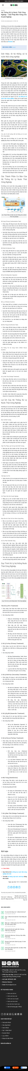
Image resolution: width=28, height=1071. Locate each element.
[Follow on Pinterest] (15, 1014)
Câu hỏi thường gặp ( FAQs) (14, 1006)
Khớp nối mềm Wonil (7, 1038)
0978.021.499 (12, 979)
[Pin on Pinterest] (16, 887)
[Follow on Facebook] (2, 1014)
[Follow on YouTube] (21, 1014)
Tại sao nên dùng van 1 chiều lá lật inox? (15, 912)
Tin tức (3, 10)
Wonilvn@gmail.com (11, 984)
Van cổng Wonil (6, 1025)
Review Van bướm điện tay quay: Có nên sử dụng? (15, 942)
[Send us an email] (10, 1014)
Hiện (14, 47)
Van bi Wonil (5, 1027)
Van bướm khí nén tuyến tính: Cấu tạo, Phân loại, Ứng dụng (14, 929)
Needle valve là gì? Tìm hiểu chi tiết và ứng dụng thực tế (20, 898)
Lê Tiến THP (15, 21)
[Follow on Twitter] (7, 1014)
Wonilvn (10, 41)
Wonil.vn (9, 982)
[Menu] (3, 5)
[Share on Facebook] (8, 887)
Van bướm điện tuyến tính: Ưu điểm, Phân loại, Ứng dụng (15, 948)
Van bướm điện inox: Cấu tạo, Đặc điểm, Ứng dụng (15, 936)
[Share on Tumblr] (19, 887)
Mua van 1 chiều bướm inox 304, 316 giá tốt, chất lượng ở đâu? (15, 923)
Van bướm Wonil (6, 1022)
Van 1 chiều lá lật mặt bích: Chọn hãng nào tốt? (16, 917)
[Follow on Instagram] (5, 1014)
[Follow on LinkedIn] (18, 1014)
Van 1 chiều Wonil (6, 1030)
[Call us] (13, 1014)
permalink (23, 892)
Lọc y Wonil (5, 1035)
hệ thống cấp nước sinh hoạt (16, 876)
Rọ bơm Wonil (6, 1033)
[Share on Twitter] (11, 887)
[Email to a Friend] (14, 887)
